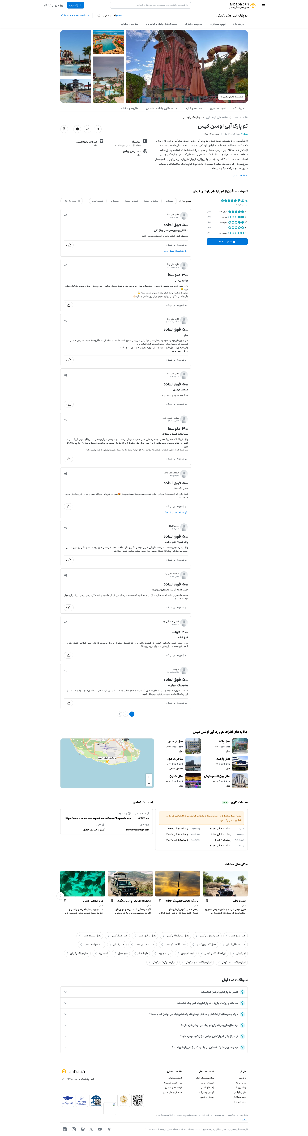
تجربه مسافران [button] (218, 24)
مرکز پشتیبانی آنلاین (204, 1078)
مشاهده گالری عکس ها (231, 96)
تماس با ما (241, 1082)
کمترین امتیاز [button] (131, 201)
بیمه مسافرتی (239, 1097)
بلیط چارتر (244, 1115)
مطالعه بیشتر (240, 175)
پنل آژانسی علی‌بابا (173, 1082)
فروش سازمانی (175, 1078)
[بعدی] (60, 896)
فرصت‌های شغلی (173, 1087)
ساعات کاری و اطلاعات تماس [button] (161, 24)
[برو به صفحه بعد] (119, 714)
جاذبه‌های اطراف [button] (193, 24)
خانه (245, 117)
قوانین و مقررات (206, 1092)
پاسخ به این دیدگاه (175, 245)
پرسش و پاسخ (207, 1097)
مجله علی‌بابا (240, 1101)
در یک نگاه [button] (238, 24)
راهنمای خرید (207, 1082)
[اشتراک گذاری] (98, 129)
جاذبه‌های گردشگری (217, 117)
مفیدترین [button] (169, 201)
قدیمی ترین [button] (97, 201)
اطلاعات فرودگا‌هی (165, 1115)
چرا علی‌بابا (241, 1087)
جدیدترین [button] (114, 201)
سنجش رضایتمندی (172, 1092)
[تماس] (87, 129)
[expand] (65, 992)
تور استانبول (219, 1115)
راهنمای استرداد (206, 1087)
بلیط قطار (205, 1115)
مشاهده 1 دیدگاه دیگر (174, 251)
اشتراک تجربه (75, 5)
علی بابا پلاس (240, 1092)
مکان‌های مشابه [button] (129, 24)
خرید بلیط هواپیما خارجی (187, 1115)
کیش (235, 117)
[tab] (238, 24)
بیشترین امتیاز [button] (151, 201)
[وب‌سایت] (77, 129)
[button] (66, 216)
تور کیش (231, 1115)
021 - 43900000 (69, 1079)
